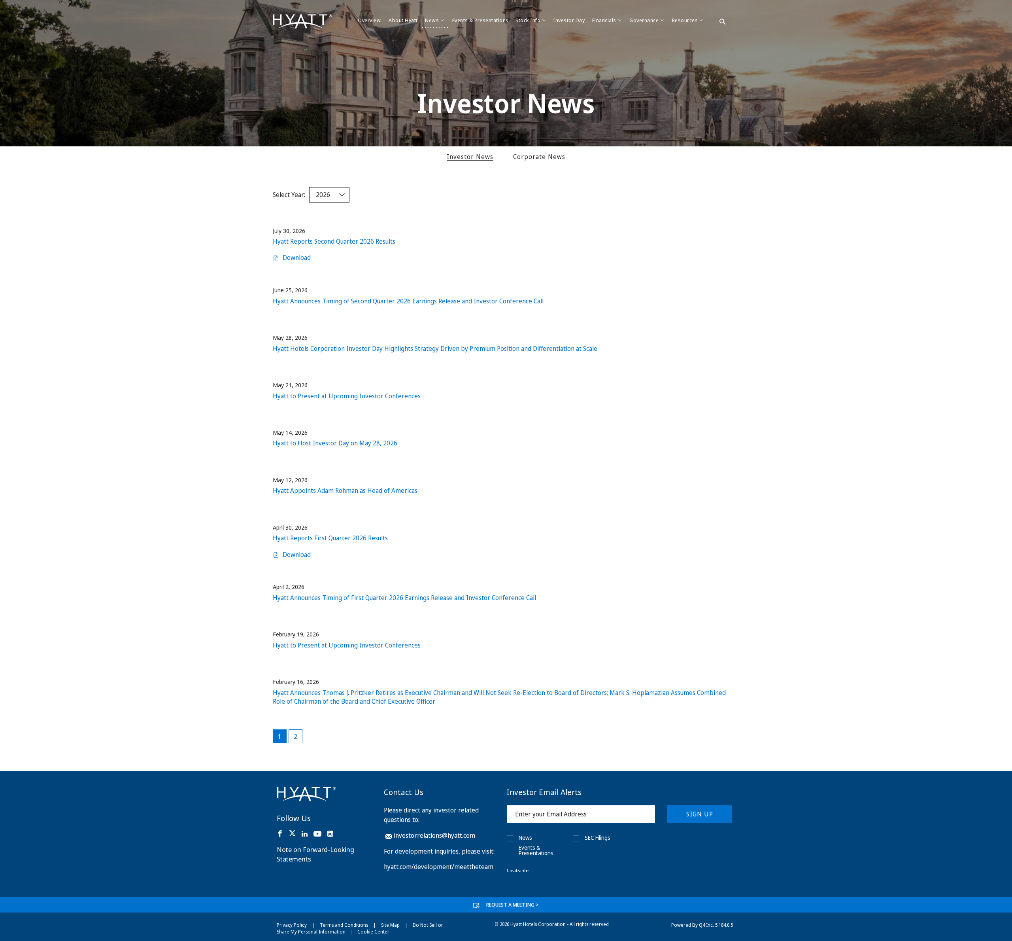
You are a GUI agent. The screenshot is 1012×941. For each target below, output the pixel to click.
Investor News (470, 156)
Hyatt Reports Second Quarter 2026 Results (334, 241)
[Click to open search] (722, 22)
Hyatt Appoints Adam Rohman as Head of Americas (345, 490)
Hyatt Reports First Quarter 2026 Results (330, 538)
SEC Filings (597, 838)
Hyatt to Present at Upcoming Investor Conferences (347, 396)
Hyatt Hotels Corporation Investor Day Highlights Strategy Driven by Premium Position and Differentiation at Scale (435, 348)
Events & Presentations (536, 850)
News (525, 838)
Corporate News (539, 156)
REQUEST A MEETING (512, 904)
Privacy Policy (292, 925)
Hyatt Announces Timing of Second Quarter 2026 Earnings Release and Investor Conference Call (408, 301)
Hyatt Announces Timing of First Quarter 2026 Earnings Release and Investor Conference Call (404, 597)
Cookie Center (373, 931)
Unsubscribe (518, 870)
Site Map (390, 925)
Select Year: (289, 194)
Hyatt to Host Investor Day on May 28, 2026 (335, 443)
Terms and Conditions (344, 925)
